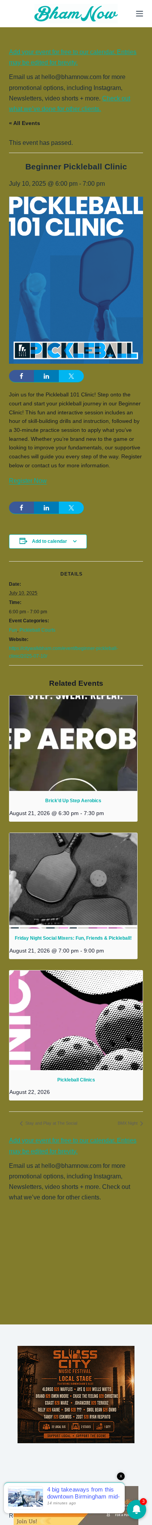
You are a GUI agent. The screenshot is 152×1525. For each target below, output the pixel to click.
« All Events (24, 123)
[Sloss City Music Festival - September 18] (76, 1394)
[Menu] (139, 13)
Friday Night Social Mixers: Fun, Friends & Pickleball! (73, 938)
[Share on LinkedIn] (46, 376)
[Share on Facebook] (21, 376)
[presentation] (73, 743)
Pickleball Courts (37, 630)
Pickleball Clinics (76, 1080)
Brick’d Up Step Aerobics (73, 800)
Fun (13, 630)
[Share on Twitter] (71, 376)
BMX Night (128, 1123)
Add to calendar (49, 541)
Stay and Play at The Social (50, 1123)
